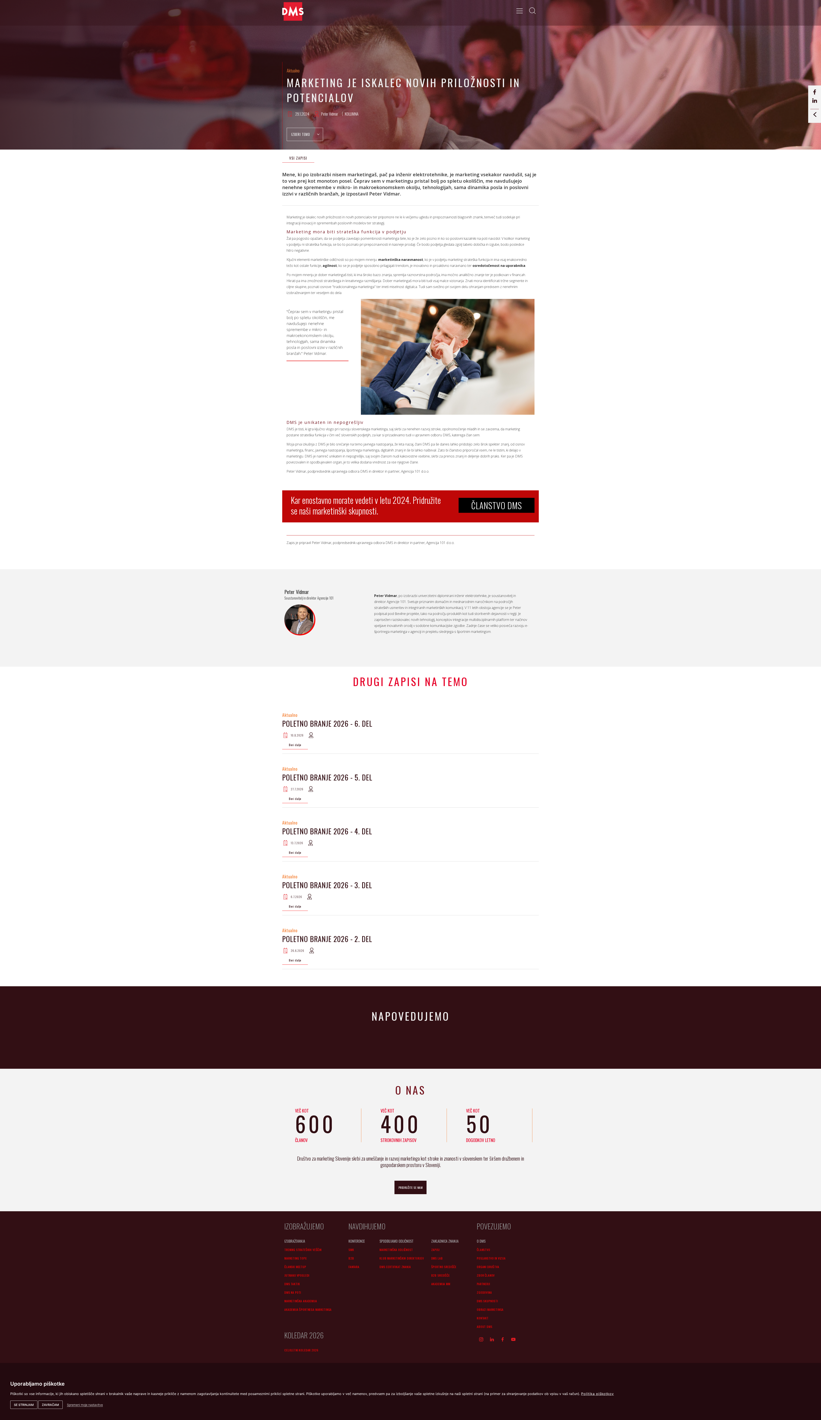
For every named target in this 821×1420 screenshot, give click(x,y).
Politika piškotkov (597, 1394)
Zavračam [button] (50, 1405)
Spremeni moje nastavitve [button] (85, 1405)
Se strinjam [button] (24, 1405)
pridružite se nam (411, 1187)
